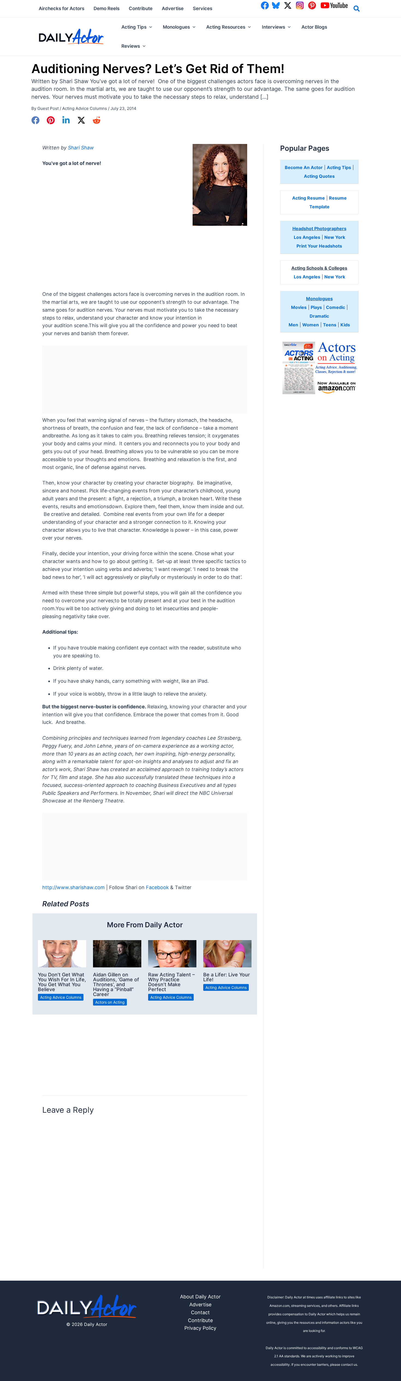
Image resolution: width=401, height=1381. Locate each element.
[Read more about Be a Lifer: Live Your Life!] (227, 953)
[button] (357, 9)
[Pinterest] (51, 120)
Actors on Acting (110, 1002)
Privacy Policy (200, 1328)
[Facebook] (35, 120)
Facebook (157, 887)
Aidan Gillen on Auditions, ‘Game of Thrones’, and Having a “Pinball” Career (116, 984)
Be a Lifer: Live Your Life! (226, 977)
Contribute (200, 1320)
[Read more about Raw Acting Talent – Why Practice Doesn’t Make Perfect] (172, 953)
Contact (200, 1312)
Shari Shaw (81, 148)
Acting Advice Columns (84, 108)
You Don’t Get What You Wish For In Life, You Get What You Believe (62, 982)
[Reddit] (96, 120)
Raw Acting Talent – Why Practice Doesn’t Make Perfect (171, 982)
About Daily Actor (200, 1296)
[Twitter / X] (81, 120)
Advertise (200, 1304)
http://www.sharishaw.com (73, 887)
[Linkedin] (66, 120)
